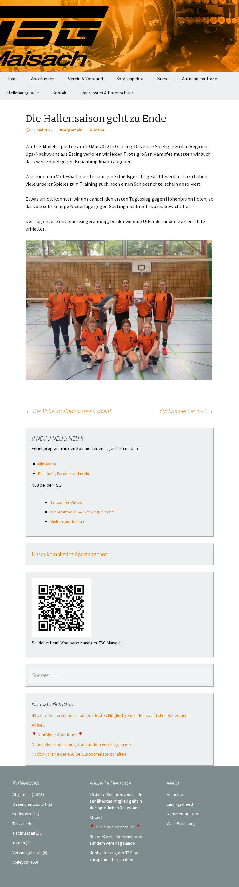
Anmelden (176, 794)
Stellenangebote (22, 93)
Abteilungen (43, 79)
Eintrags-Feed (180, 804)
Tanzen (19, 823)
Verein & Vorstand (85, 79)
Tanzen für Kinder (66, 502)
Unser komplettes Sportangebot (69, 554)
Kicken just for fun (67, 521)
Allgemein (73, 130)
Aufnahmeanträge (199, 79)
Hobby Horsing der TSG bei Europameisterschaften (79, 754)
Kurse (163, 79)
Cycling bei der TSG (186, 411)
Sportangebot (130, 79)
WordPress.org (181, 823)
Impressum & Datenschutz (107, 93)
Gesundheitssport (29, 804)
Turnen (18, 843)
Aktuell (38, 725)
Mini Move (47, 464)
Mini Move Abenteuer (57, 734)
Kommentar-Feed (183, 814)
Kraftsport (21, 814)
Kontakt (60, 93)
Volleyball (21, 862)
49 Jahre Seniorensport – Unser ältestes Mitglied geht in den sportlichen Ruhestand (110, 715)
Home (12, 79)
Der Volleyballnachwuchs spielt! (68, 411)
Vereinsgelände (27, 852)
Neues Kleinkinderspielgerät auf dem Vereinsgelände (81, 744)
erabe (99, 130)
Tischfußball (23, 833)
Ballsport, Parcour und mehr (64, 473)
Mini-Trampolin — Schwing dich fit (81, 512)
